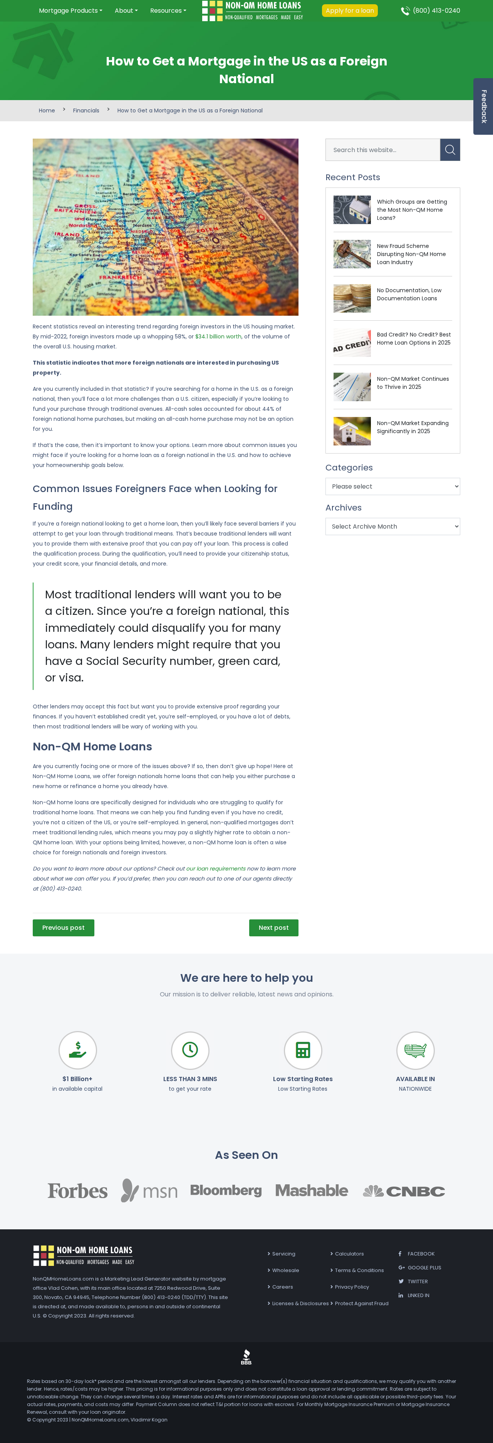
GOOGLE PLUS (424, 1267)
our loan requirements (214, 868)
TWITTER (418, 1281)
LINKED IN (418, 1295)
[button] (71, 10)
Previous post (63, 927)
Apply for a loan (350, 10)
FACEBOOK (421, 1253)
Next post (274, 927)
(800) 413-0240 (436, 10)
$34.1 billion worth (217, 336)
